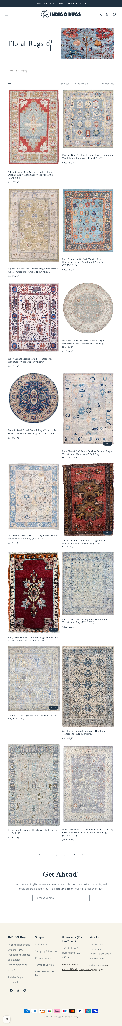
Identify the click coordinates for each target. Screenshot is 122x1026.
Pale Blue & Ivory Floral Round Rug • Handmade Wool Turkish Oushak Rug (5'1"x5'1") (83, 343)
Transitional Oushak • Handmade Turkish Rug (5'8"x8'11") (33, 831)
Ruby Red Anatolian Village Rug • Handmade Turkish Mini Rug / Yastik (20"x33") (33, 639)
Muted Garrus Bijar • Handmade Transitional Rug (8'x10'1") (32, 717)
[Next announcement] (115, 3)
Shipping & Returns (46, 951)
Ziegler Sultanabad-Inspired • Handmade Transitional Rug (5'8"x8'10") (84, 732)
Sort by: (65, 83)
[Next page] (82, 854)
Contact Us (41, 944)
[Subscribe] (85, 898)
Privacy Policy (43, 958)
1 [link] (39, 854)
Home (10, 70)
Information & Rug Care (45, 973)
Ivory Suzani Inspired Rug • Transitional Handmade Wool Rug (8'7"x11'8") (30, 360)
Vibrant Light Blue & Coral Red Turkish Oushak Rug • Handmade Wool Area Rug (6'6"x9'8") (30, 175)
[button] (6, 14)
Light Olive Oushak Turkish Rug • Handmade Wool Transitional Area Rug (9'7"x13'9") (33, 270)
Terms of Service (44, 964)
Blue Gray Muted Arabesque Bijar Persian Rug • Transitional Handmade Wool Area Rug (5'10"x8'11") (87, 832)
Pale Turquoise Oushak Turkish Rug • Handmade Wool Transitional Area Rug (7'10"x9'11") (83, 262)
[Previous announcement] (6, 3)
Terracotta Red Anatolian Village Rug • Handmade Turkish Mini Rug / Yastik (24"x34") (83, 543)
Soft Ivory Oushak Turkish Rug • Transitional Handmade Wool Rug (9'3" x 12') (33, 537)
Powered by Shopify (70, 1017)
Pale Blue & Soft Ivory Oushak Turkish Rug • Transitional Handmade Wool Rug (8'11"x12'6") (87, 454)
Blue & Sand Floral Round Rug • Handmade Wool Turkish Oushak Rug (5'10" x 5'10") (32, 432)
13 (74, 854)
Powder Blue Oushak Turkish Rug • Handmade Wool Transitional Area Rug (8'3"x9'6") (87, 156)
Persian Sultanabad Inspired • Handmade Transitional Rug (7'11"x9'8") (84, 621)
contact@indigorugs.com (76, 969)
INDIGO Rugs (56, 1017)
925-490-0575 (70, 964)
